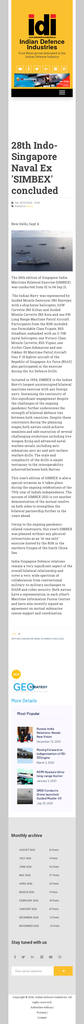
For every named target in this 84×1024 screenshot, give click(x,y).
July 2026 (25, 858)
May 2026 (24, 875)
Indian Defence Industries (42, 44)
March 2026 (26, 892)
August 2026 (27, 849)
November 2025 (29, 925)
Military (29, 206)
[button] (62, 91)
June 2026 (25, 866)
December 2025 (28, 917)
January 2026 (28, 908)
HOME (14, 634)
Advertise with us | (42, 1007)
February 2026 (28, 900)
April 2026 (25, 883)
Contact (42, 1017)
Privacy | (42, 1012)
